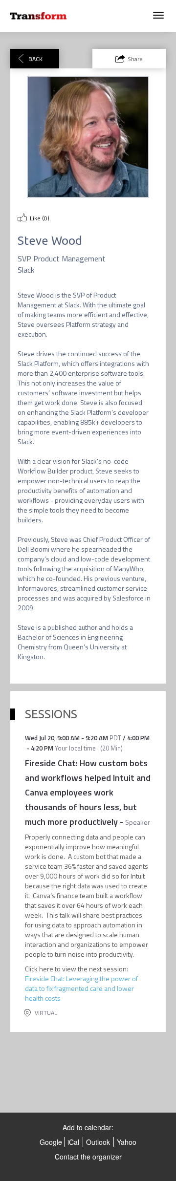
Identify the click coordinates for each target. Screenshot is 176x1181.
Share (135, 59)
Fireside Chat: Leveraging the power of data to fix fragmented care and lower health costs (81, 988)
